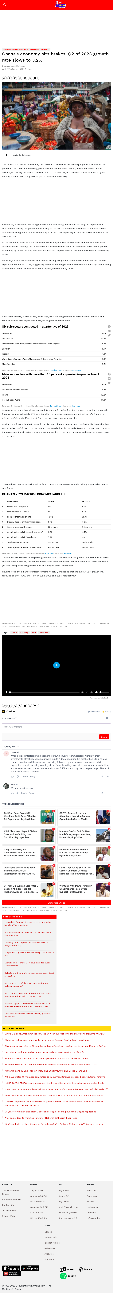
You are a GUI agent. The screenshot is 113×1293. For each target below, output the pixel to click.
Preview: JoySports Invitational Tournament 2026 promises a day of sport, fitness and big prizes (28, 1006)
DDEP (14, 633)
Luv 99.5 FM (36, 1212)
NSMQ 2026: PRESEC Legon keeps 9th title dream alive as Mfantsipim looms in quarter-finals (54, 1083)
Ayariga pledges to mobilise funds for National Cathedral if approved (41, 1118)
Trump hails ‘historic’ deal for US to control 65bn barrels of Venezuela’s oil (28, 925)
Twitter (90, 1201)
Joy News (64, 1190)
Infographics (93, 1218)
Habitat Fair (51, 1237)
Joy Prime (64, 1201)
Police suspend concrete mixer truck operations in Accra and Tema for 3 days (46, 1058)
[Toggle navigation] (107, 5)
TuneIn (70, 1269)
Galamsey (50, 1248)
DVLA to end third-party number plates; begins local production (29, 976)
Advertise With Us (11, 1199)
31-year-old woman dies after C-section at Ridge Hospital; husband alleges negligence (50, 1111)
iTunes (88, 1269)
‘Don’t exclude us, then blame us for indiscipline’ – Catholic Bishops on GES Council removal (54, 1124)
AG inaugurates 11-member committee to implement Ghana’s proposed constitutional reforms (55, 1077)
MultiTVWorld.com (68, 1207)
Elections (49, 1259)
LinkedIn (91, 1212)
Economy (24, 633)
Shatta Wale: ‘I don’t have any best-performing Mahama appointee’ (26, 986)
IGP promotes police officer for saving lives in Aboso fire (29, 955)
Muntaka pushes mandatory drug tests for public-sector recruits (28, 966)
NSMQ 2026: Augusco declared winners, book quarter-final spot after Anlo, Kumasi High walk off (56, 1089)
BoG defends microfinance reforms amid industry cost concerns (28, 935)
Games (48, 1231)
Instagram (92, 1207)
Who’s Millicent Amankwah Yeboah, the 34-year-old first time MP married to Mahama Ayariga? (55, 1033)
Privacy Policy (9, 1216)
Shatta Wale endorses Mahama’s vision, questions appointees (28, 1016)
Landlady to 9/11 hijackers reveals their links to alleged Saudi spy (26, 945)
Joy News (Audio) (68, 1218)
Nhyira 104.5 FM (38, 1218)
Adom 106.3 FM (38, 1196)
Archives (49, 1254)
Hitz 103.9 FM (37, 1201)
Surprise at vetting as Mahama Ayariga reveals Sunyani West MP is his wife (44, 1052)
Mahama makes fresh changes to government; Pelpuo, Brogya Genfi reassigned (47, 1040)
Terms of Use (9, 1210)
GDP (34, 633)
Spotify (71, 1275)
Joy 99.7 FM (36, 1190)
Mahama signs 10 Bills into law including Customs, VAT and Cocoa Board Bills (46, 1070)
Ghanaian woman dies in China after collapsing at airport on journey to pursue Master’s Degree (55, 1046)
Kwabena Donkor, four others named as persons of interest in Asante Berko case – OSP (51, 1064)
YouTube (91, 1190)
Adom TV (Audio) (68, 1212)
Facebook (92, 1196)
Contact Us (8, 1205)
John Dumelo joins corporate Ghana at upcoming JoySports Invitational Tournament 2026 (28, 996)
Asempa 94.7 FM (39, 1207)
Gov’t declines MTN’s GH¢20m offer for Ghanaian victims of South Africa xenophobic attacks (54, 1095)
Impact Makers (52, 1242)
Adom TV (63, 1196)
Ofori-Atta (44, 633)
